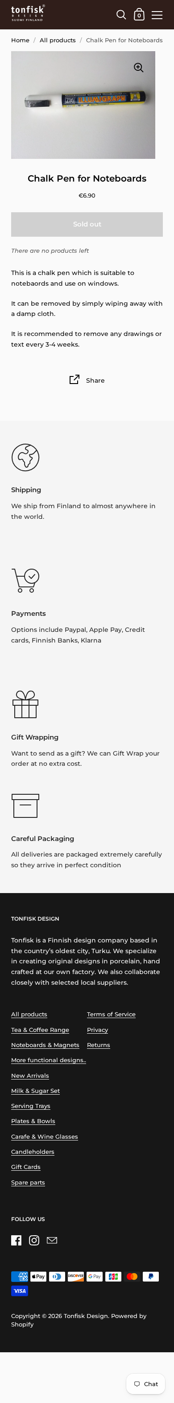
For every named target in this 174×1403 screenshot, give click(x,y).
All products (58, 40)
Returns (98, 1045)
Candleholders (32, 1151)
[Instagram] (34, 1240)
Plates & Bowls (33, 1121)
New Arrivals (30, 1075)
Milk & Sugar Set (35, 1091)
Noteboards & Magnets (45, 1045)
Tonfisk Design (86, 1316)
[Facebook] (16, 1240)
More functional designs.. (48, 1060)
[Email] (52, 1240)
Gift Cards (26, 1167)
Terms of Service (111, 1014)
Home (20, 40)
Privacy (97, 1030)
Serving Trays (30, 1106)
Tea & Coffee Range (40, 1030)
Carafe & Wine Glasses (44, 1136)
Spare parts (28, 1182)
